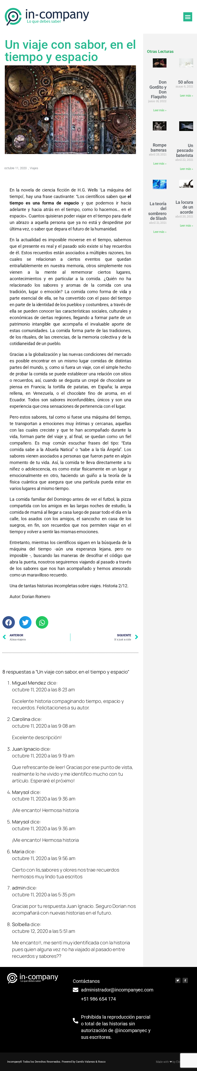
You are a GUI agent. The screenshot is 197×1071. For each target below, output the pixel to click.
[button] (187, 16)
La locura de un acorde (184, 207)
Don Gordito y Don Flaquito (157, 89)
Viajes (34, 168)
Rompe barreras (158, 147)
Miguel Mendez (29, 683)
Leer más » (159, 110)
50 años (185, 82)
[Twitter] (177, 980)
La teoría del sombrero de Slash (157, 211)
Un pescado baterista (184, 150)
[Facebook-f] (185, 980)
